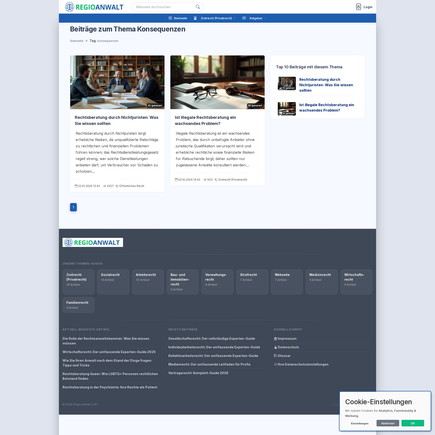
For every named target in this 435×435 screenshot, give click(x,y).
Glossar (284, 356)
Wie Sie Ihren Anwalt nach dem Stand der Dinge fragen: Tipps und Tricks (107, 363)
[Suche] (198, 7)
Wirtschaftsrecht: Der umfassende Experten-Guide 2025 (109, 352)
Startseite (76, 41)
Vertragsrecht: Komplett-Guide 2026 (198, 373)
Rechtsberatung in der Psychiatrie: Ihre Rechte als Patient (110, 387)
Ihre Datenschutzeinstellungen (303, 364)
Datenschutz (288, 347)
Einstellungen (359, 423)
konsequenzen (107, 41)
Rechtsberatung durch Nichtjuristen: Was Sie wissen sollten (326, 85)
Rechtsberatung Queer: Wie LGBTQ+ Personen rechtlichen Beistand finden (110, 376)
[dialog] (385, 411)
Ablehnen (388, 423)
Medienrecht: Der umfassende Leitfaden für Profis (209, 364)
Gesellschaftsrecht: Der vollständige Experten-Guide (211, 338)
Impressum (287, 338)
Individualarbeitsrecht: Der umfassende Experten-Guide (214, 347)
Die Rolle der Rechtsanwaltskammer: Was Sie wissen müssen (106, 341)
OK (413, 423)
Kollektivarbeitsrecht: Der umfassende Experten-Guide (213, 356)
